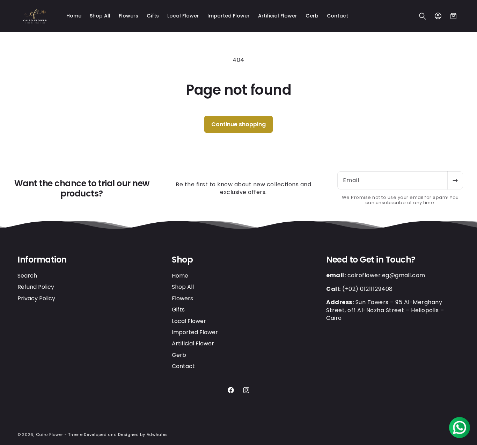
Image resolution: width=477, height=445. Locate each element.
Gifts (178, 310)
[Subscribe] (455, 180)
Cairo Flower (49, 434)
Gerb (179, 355)
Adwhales (157, 434)
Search (27, 275)
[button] (422, 16)
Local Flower (189, 321)
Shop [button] (182, 260)
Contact (183, 366)
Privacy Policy (36, 298)
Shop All (183, 287)
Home (180, 275)
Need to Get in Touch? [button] (371, 260)
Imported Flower (195, 332)
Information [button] (42, 260)
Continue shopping (238, 124)
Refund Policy (35, 287)
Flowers (182, 298)
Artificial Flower (193, 343)
